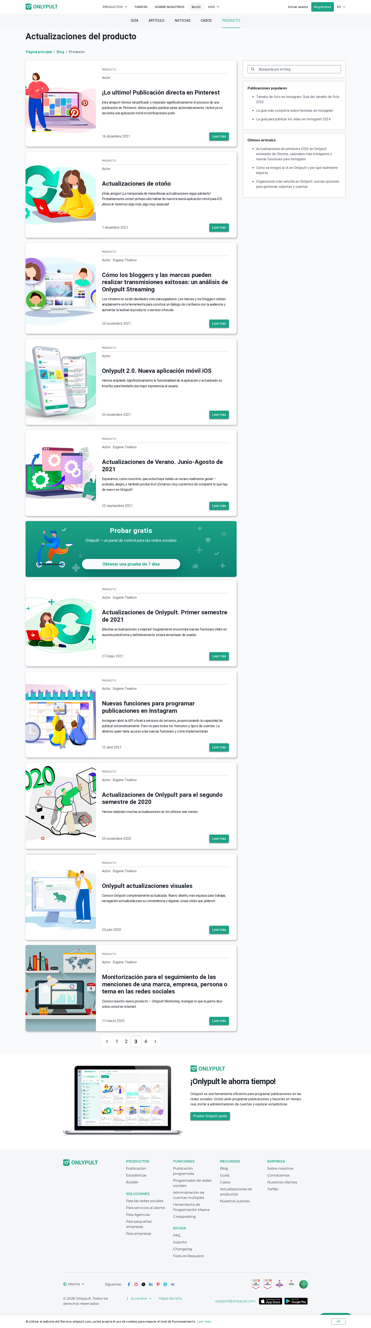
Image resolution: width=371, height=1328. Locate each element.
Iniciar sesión (298, 7)
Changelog (182, 1249)
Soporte (180, 1242)
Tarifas (272, 1189)
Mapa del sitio (170, 1298)
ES (339, 7)
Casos (206, 20)
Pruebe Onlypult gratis (210, 1116)
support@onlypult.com (235, 1301)
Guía (134, 20)
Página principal (39, 52)
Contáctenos (278, 1175)
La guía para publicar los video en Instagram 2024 (293, 119)
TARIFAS (141, 7)
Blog (196, 7)
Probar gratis (131, 530)
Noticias (182, 20)
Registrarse (322, 7)
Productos (113, 7)
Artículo (156, 20)
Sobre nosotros (169, 7)
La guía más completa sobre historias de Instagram (294, 111)
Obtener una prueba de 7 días (131, 564)
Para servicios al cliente (145, 1208)
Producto (231, 20)
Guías (225, 1175)
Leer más (219, 136)
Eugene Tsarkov (125, 260)
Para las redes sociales (144, 1201)
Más (211, 7)
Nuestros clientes (282, 1182)
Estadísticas (136, 1175)
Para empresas (138, 1234)
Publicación (136, 1168)
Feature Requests (188, 1256)
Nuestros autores (235, 1201)
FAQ (176, 1235)
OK (338, 1321)
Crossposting (184, 1217)
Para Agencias (138, 1215)
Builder (132, 1182)
